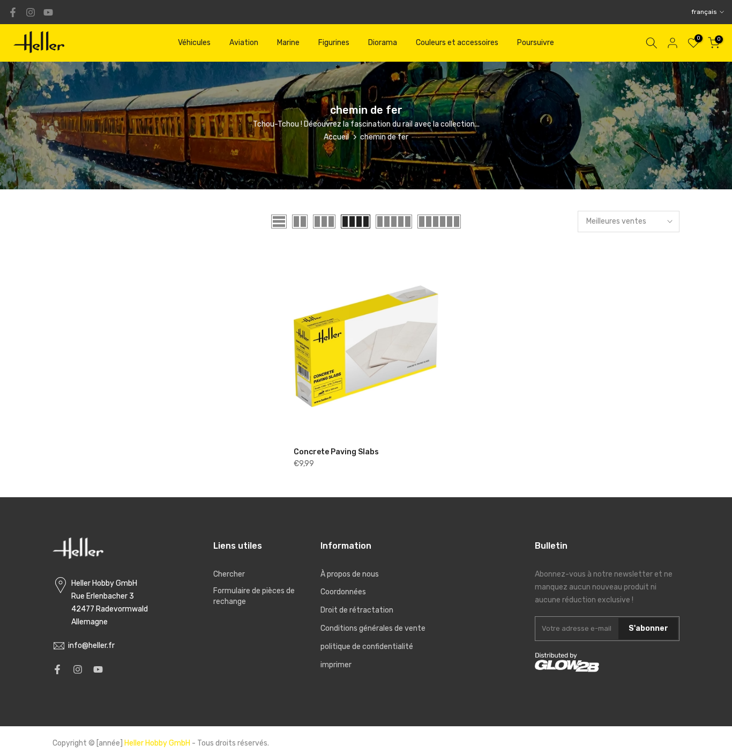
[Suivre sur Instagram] (30, 12)
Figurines (333, 42)
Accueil (336, 137)
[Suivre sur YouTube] (48, 12)
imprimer (336, 664)
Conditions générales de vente (372, 628)
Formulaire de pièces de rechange (254, 596)
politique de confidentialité (366, 646)
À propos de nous (349, 574)
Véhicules (194, 42)
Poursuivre (535, 42)
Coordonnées (343, 591)
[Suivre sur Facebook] (13, 12)
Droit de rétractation (356, 610)
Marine (288, 42)
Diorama (382, 42)
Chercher (229, 574)
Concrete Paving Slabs (336, 451)
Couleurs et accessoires (457, 42)
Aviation (243, 42)
